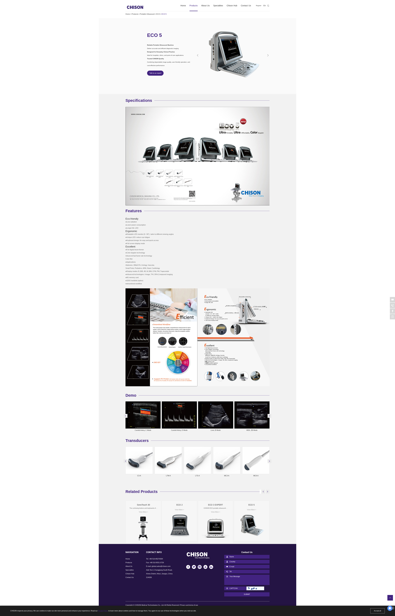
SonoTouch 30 (143, 505)
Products (193, 5)
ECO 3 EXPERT (215, 505)
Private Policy (103, 611)
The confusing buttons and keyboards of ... (143, 508)
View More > (143, 512)
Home (183, 5)
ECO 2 (179, 505)
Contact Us (246, 5)
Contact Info (154, 552)
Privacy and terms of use (189, 605)
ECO (158, 14)
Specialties (218, 5)
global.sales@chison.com (161, 566)
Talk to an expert (155, 73)
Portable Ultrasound (147, 14)
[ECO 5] (233, 55)
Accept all (377, 611)
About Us (205, 5)
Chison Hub (232, 5)
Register (258, 5)
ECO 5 (251, 505)
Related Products (141, 491)
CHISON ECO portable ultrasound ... (215, 508)
